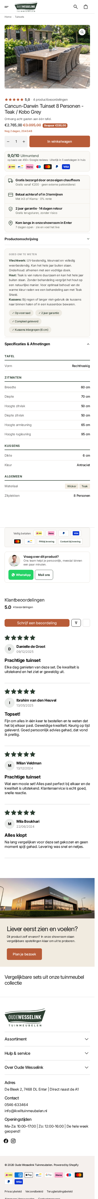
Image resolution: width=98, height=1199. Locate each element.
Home (8, 16)
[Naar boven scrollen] (89, 1193)
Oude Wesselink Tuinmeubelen (33, 1165)
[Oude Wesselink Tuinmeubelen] (26, 7)
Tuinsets (19, 16)
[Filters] (76, 623)
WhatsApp (23, 575)
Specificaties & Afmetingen (27, 344)
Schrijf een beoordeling (37, 623)
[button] (10, 7)
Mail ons (44, 575)
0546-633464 (16, 1104)
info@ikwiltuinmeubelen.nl (26, 1110)
